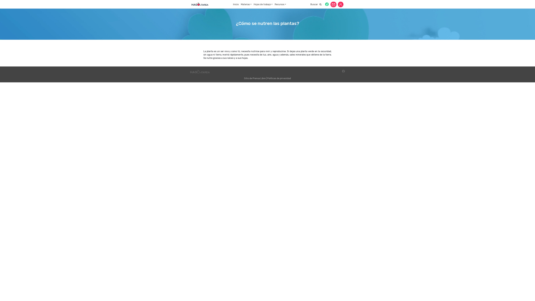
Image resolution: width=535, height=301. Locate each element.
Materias (245, 4)
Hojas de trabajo (262, 4)
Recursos (279, 4)
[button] (326, 4)
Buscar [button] (314, 4)
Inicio (236, 4)
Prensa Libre (259, 78)
